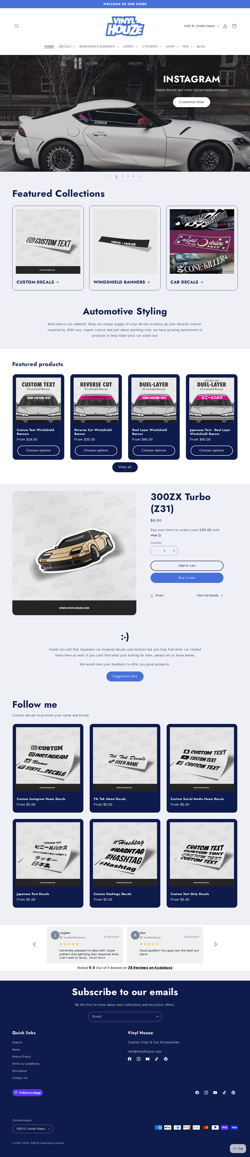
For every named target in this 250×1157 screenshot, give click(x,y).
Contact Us (20, 1078)
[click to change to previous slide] (34, 945)
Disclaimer (19, 1071)
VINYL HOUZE (30, 1143)
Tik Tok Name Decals (110, 799)
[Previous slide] (109, 176)
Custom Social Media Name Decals (197, 799)
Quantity (156, 542)
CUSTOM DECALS (35, 282)
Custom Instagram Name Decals (41, 799)
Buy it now (187, 577)
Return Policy (21, 1056)
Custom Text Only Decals (190, 894)
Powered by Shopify (52, 1143)
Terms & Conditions (25, 1063)
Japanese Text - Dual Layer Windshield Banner (210, 432)
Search (17, 1042)
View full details (208, 595)
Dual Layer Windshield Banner (149, 432)
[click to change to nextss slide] (216, 945)
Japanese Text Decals (33, 894)
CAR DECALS (184, 282)
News (16, 1049)
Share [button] (159, 595)
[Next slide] (140, 176)
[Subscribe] (157, 1016)
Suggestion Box (125, 676)
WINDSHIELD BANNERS (119, 282)
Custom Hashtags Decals (112, 894)
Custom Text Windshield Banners (35, 432)
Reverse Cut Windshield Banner (93, 432)
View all (125, 467)
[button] (16, 26)
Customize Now (191, 102)
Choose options (38, 450)
